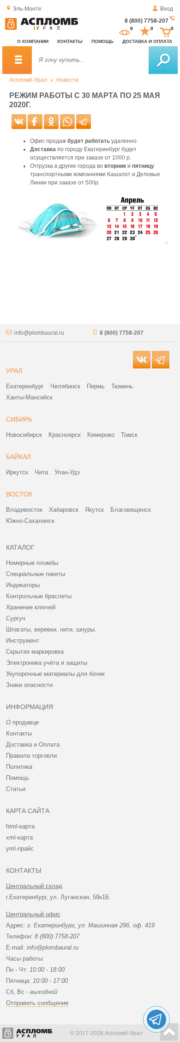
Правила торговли (31, 755)
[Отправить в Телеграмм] (83, 121)
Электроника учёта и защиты (46, 662)
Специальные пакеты (35, 573)
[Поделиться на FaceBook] (35, 121)
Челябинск (65, 386)
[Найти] (163, 60)
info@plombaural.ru (39, 333)
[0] (124, 31)
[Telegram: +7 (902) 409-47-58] (156, 1019)
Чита (41, 472)
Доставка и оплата (147, 41)
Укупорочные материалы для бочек (55, 673)
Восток (19, 494)
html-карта (20, 826)
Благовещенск (130, 509)
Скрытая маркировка (35, 651)
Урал (14, 370)
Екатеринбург (25, 386)
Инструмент (22, 640)
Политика (19, 766)
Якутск (94, 509)
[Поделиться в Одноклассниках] (51, 121)
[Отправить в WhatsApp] (67, 121)
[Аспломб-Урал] (41, 28)
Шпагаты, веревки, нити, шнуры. (51, 629)
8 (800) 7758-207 (146, 21)
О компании (32, 41)
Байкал (18, 456)
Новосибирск (24, 434)
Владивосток (24, 509)
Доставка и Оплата (33, 744)
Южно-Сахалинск (30, 520)
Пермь (96, 386)
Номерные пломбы (32, 562)
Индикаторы (23, 585)
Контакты (70, 41)
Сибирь (19, 419)
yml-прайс (20, 848)
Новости (67, 80)
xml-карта (19, 837)
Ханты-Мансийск (29, 397)
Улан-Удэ (67, 472)
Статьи (15, 788)
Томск (129, 434)
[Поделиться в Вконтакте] (19, 121)
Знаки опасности (29, 684)
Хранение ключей (30, 607)
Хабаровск (63, 509)
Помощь (102, 41)
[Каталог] (17, 60)
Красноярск (64, 434)
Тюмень (122, 386)
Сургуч (15, 618)
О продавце (22, 722)
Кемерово (100, 434)
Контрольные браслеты (39, 596)
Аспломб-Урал (28, 80)
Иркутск (17, 472)
